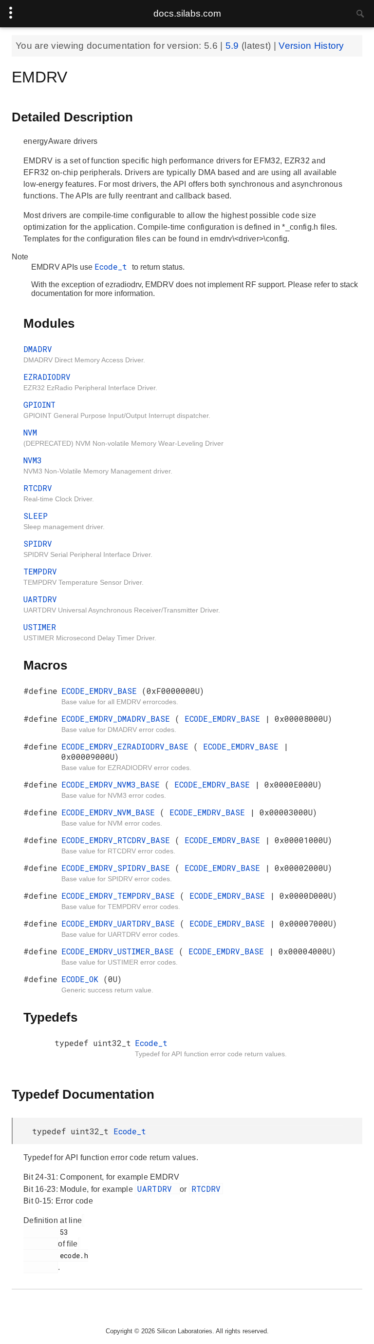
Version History (311, 45)
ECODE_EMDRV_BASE (101, 691)
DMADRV (37, 349)
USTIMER (39, 627)
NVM (30, 432)
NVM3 (32, 460)
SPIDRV (37, 543)
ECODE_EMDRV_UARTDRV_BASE (120, 923)
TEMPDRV (40, 571)
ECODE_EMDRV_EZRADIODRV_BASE (127, 746)
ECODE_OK (82, 979)
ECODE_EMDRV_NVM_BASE (110, 812)
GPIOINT (39, 404)
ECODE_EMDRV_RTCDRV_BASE (118, 840)
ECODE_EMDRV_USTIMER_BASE (120, 951)
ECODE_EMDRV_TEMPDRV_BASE (120, 895)
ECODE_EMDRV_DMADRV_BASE (118, 718)
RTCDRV (37, 488)
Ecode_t (113, 266)
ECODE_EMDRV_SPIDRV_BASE (118, 868)
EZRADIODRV (47, 377)
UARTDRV (40, 599)
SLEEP (35, 516)
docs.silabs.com (187, 13)
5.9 (233, 45)
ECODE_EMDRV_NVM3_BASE (113, 784)
